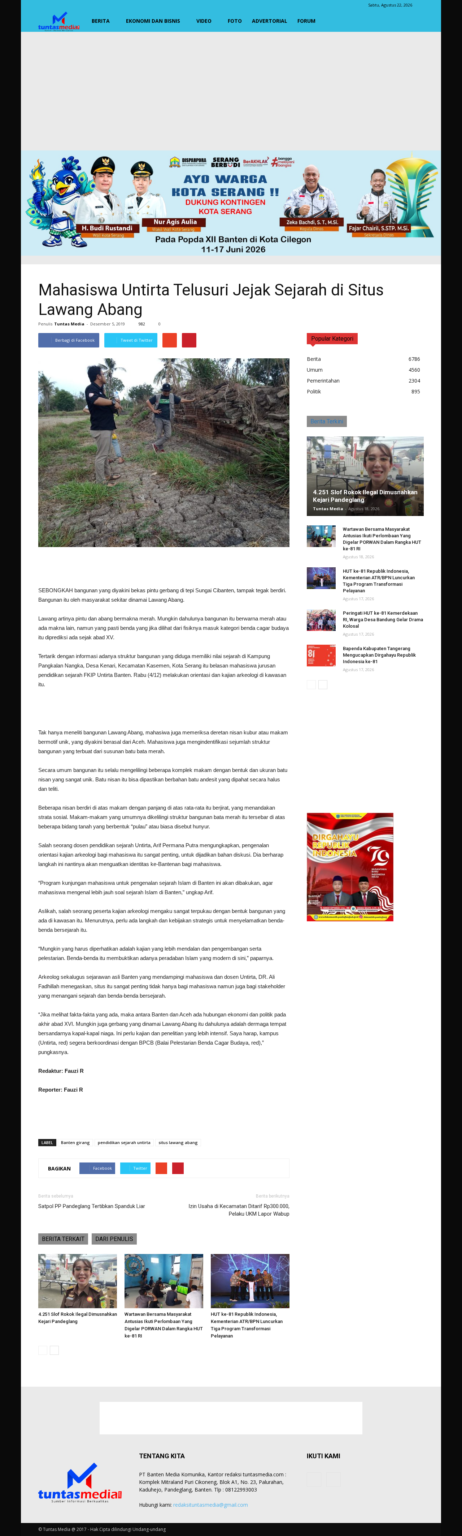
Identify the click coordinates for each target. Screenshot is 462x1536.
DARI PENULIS (114, 1239)
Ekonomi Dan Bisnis (153, 20)
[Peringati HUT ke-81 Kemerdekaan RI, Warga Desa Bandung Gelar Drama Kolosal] (321, 620)
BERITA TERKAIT (63, 1239)
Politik (314, 391)
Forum (306, 20)
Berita (101, 20)
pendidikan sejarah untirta (124, 1142)
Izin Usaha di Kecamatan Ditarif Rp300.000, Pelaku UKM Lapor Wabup (238, 1210)
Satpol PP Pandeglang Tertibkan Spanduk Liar (91, 1206)
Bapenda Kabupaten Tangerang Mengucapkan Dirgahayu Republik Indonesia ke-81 (379, 655)
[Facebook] (314, 1479)
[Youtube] (333, 1479)
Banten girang (75, 1142)
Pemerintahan (323, 380)
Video (204, 20)
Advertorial (269, 20)
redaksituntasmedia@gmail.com (210, 1504)
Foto (235, 20)
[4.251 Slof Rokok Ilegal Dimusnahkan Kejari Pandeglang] (77, 1281)
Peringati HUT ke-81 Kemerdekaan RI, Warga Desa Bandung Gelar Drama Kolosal (383, 619)
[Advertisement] (231, 91)
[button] (415, 21)
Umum (315, 369)
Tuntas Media (69, 324)
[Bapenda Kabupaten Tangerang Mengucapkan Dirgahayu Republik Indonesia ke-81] (321, 655)
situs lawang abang (178, 1142)
